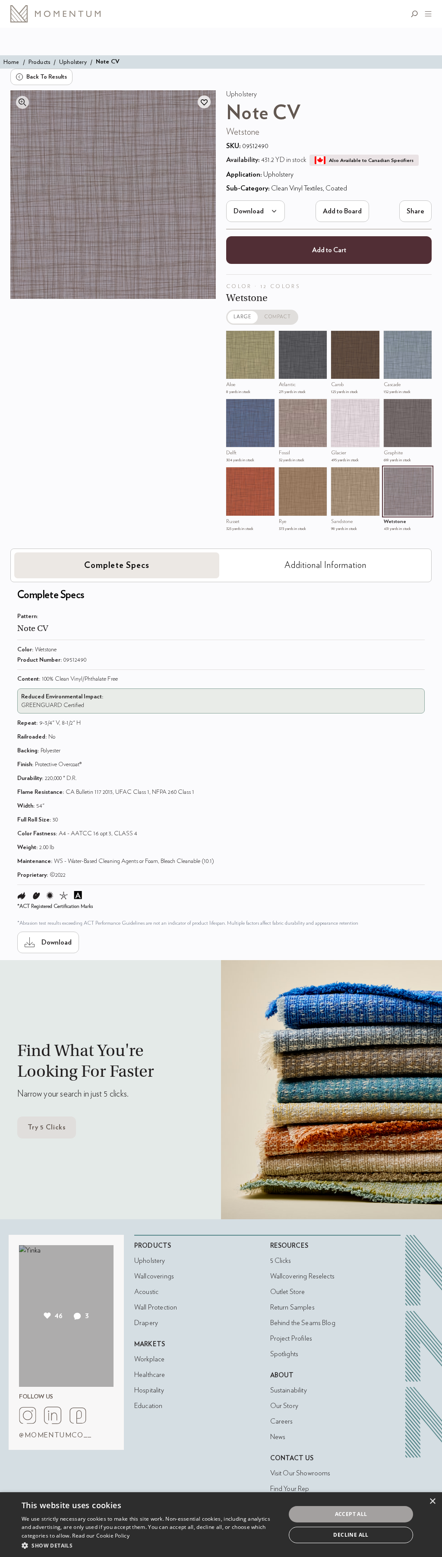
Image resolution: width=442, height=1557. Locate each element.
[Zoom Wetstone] (392, 476)
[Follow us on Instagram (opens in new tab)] (27, 1415)
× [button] (432, 1501)
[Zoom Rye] (287, 476)
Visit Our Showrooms (300, 1473)
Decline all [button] (350, 1534)
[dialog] (221, 1524)
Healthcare (149, 1374)
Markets (149, 1344)
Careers (281, 1421)
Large (243, 316)
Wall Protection (155, 1307)
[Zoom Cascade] (392, 339)
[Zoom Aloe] (235, 339)
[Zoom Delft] (235, 408)
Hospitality (149, 1390)
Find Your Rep (289, 1488)
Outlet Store (287, 1291)
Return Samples (292, 1307)
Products (39, 62)
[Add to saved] (204, 101)
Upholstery (73, 62)
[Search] (416, 14)
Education (148, 1405)
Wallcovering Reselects (302, 1276)
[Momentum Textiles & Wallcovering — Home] (62, 13)
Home (11, 62)
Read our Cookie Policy (100, 1535)
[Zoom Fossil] (287, 408)
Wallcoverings (154, 1276)
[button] (150, 1545)
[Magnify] (22, 102)
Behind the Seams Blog (302, 1322)
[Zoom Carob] (340, 339)
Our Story (284, 1405)
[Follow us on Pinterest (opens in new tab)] (77, 1415)
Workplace (149, 1359)
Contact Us (292, 1458)
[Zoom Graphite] (392, 408)
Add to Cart (329, 250)
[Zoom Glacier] (340, 408)
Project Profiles (291, 1338)
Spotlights (284, 1354)
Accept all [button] (351, 1514)
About (282, 1375)
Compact (278, 316)
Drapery (146, 1322)
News (278, 1436)
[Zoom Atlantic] (287, 339)
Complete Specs (116, 565)
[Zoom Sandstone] (340, 476)
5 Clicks (280, 1260)
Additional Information (325, 565)
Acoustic (146, 1291)
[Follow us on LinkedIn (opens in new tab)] (52, 1415)
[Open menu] (426, 14)
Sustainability (288, 1390)
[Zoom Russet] (235, 476)
